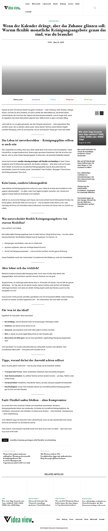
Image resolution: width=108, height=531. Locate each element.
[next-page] (102, 113)
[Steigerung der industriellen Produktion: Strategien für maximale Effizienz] (102, 189)
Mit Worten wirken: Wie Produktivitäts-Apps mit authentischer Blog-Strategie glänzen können (56, 456)
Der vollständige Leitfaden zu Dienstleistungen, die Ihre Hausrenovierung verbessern (85, 177)
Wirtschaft (34, 498)
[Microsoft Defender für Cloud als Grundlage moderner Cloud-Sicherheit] (102, 152)
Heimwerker (54, 21)
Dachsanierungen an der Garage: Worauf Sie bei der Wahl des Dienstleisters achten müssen (86, 202)
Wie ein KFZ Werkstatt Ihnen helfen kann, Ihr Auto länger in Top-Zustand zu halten (86, 164)
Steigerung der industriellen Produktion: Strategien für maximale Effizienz (86, 189)
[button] (95, 8)
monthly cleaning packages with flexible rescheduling (33, 440)
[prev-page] (97, 113)
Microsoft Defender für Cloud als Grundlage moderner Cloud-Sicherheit (86, 153)
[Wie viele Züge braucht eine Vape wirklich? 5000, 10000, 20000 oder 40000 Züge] (91, 127)
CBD (3, 498)
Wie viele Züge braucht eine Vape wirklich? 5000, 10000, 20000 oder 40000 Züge (91, 136)
